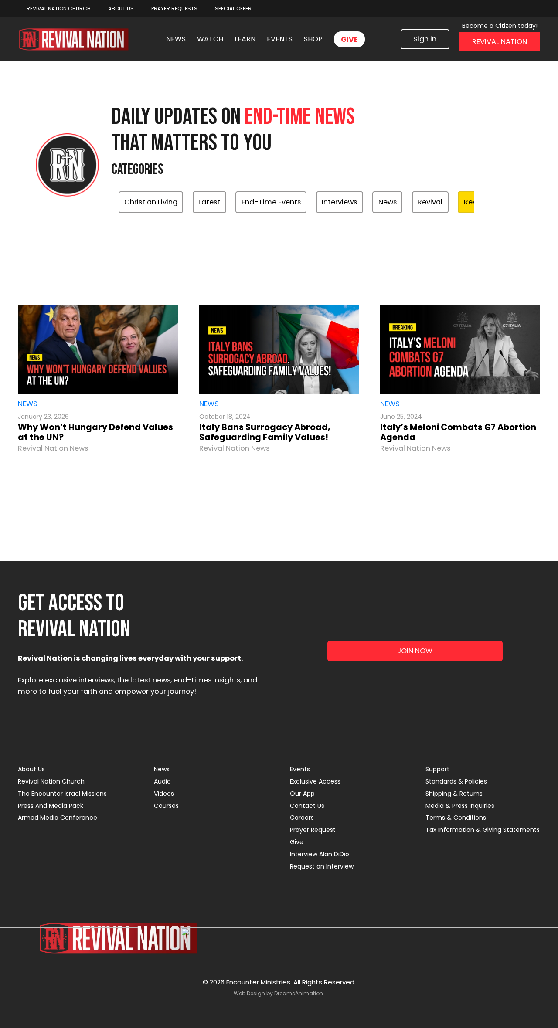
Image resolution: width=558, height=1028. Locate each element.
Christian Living (150, 202)
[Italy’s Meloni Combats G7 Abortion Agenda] (460, 350)
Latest (209, 202)
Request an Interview (322, 866)
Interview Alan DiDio (319, 854)
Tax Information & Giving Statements (482, 829)
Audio (162, 781)
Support (437, 769)
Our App (302, 793)
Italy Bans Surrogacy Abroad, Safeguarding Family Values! (264, 432)
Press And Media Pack (50, 805)
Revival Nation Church (51, 781)
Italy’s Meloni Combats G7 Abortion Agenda (458, 432)
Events (300, 769)
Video (392, 231)
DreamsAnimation (298, 993)
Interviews (339, 202)
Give (296, 842)
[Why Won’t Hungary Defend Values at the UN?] (97, 350)
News (387, 202)
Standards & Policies (456, 781)
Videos (164, 793)
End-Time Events (271, 202)
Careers (302, 817)
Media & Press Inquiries (459, 805)
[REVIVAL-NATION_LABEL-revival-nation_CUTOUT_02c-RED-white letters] (73, 39)
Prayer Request (313, 829)
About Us (31, 769)
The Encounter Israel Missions (62, 793)
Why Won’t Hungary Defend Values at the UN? (95, 432)
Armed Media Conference (57, 817)
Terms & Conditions (455, 817)
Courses (166, 805)
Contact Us (307, 805)
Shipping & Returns (454, 793)
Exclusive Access (315, 781)
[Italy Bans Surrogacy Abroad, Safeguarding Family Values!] (279, 350)
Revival (430, 202)
